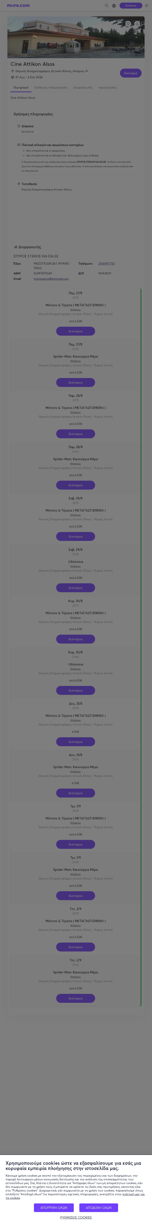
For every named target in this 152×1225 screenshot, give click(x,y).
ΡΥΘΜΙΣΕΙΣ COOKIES (76, 1217)
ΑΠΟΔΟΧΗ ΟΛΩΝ (99, 1208)
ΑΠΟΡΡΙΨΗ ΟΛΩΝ (53, 1208)
